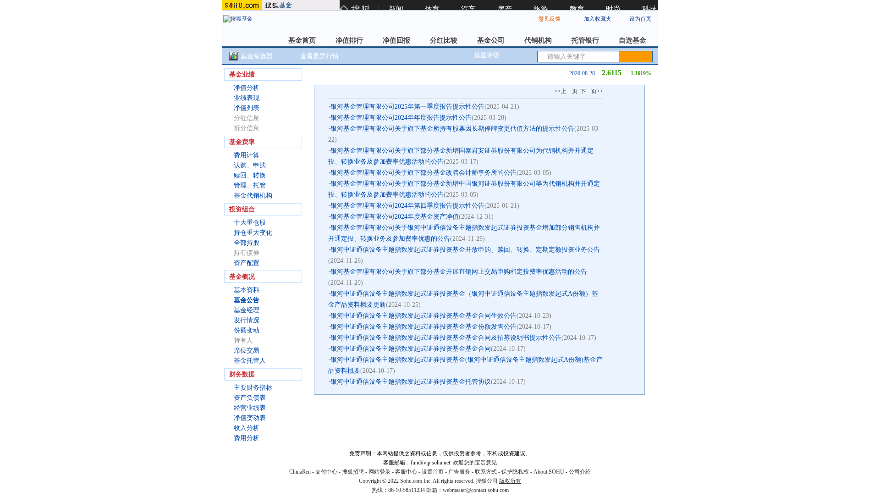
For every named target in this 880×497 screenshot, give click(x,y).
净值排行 (349, 40)
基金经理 (246, 310)
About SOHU (549, 472)
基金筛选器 (257, 56)
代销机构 (538, 40)
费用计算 (246, 155)
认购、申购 (250, 165)
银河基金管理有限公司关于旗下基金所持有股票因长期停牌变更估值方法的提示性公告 (452, 128)
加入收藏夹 (597, 19)
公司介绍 (580, 472)
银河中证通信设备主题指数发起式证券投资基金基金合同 (410, 348)
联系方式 (486, 472)
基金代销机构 (253, 195)
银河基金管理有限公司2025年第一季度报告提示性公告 (407, 106)
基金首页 (302, 40)
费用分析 (246, 438)
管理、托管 (250, 185)
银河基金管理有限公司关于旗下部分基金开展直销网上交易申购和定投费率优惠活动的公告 (458, 271)
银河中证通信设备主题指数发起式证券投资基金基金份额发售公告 (423, 326)
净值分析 (246, 87)
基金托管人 (250, 360)
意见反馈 (550, 19)
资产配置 (246, 263)
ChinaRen (300, 472)
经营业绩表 (250, 407)
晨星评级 (487, 55)
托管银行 (585, 40)
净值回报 (396, 40)
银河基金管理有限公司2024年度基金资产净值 (394, 216)
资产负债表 (250, 397)
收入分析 (246, 428)
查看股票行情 (319, 56)
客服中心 (406, 472)
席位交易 (246, 350)
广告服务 (459, 472)
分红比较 (443, 40)
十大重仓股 (250, 222)
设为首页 (640, 19)
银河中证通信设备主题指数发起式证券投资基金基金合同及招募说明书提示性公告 (445, 337)
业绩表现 (246, 97)
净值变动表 (250, 417)
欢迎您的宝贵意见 (475, 462)
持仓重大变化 (253, 232)
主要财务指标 (253, 387)
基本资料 (246, 290)
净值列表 (246, 108)
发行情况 (246, 320)
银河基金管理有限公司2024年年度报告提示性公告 (401, 117)
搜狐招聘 (353, 472)
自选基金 (632, 40)
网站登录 (379, 472)
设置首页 (433, 472)
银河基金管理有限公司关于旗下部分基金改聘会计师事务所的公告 (423, 172)
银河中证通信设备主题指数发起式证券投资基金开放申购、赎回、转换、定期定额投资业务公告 (465, 249)
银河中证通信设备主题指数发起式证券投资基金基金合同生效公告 (423, 315)
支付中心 (326, 472)
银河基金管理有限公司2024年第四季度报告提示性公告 (407, 205)
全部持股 (246, 242)
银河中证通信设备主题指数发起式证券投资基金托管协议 (410, 381)
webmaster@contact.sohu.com (476, 490)
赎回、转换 (250, 175)
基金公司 (491, 40)
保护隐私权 (515, 472)
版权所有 (510, 481)
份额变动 (246, 330)
